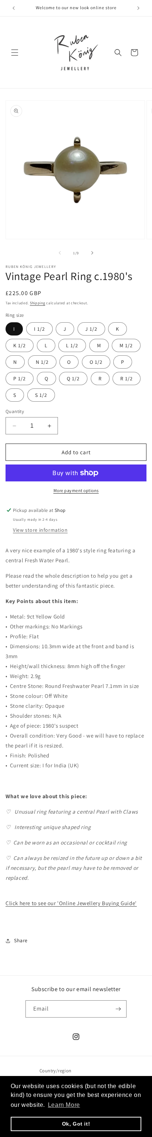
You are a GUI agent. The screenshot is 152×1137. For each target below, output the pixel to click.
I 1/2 (39, 329)
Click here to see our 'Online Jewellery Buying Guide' (71, 903)
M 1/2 (126, 345)
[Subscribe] (118, 1009)
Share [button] (21, 940)
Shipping (37, 303)
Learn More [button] (64, 1105)
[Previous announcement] (14, 8)
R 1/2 (126, 378)
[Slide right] (92, 253)
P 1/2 (19, 378)
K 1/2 (19, 345)
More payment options (76, 490)
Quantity (15, 411)
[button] (15, 52)
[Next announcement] (138, 8)
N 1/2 (42, 362)
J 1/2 (91, 329)
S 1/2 (41, 395)
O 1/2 (96, 362)
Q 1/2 (73, 378)
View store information (40, 530)
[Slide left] (60, 253)
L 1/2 (72, 345)
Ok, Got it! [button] (76, 1124)
